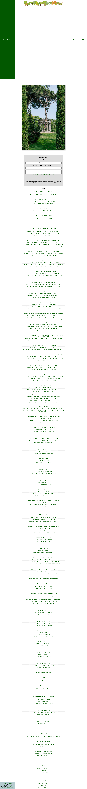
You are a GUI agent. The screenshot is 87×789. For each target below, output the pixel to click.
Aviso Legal (43, 785)
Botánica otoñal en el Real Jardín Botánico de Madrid (43, 324)
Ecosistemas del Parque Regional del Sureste (43, 493)
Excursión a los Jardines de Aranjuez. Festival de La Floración (43, 291)
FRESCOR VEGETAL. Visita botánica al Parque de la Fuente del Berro (43, 269)
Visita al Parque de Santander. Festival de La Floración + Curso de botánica (43, 354)
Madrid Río (43, 467)
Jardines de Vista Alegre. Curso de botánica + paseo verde (43, 260)
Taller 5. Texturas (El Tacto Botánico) (43, 203)
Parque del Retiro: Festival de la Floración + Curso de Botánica (43, 416)
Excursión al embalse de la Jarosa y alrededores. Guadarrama (43, 438)
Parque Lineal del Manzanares (43, 434)
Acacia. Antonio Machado (43, 608)
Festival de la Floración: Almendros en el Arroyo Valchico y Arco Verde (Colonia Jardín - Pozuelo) (43, 406)
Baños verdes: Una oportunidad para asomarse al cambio (43, 578)
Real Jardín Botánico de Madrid (43, 478)
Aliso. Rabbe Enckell (44, 632)
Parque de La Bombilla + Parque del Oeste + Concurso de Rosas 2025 (43, 367)
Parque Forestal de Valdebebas (43, 509)
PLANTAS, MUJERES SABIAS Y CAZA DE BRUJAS (43, 546)
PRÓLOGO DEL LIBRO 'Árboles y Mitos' (43, 744)
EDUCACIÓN (43, 770)
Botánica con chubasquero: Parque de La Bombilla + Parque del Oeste (43, 341)
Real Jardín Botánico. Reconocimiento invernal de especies (44, 400)
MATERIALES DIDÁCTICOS (43, 775)
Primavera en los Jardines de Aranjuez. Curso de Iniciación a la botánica (43, 352)
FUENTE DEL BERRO (43, 480)
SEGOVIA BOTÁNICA (43, 487)
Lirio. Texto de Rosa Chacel (43, 645)
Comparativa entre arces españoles (43, 703)
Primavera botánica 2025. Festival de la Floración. (43, 345)
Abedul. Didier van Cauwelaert (43, 639)
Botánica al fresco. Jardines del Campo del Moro (43, 302)
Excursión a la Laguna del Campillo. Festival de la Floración (43, 273)
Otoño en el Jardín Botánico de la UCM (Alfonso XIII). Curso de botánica (43, 315)
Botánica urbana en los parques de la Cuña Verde (43, 369)
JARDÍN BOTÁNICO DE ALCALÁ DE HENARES (43, 453)
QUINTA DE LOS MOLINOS (43, 489)
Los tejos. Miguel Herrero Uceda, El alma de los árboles (43, 601)
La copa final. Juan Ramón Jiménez (43, 625)
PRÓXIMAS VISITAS (43, 221)
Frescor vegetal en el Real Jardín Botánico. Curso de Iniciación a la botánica (43, 376)
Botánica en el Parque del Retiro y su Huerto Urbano (43, 255)
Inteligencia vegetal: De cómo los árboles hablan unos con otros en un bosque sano (43, 564)
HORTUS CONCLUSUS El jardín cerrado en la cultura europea (43, 559)
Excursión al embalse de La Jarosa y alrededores (43, 300)
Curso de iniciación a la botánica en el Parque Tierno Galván (43, 233)
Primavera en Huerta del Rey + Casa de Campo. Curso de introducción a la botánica (43, 358)
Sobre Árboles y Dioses (43, 550)
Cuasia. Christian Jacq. (43, 641)
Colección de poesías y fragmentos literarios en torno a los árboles (43, 599)
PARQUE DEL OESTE (43, 456)
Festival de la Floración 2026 (43, 418)
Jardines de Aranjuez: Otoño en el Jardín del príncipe (43, 504)
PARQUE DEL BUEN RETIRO (43, 482)
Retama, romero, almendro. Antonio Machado (43, 603)
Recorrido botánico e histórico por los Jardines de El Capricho (43, 333)
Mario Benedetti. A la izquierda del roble (43, 665)
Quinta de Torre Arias (43, 422)
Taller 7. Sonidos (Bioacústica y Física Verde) (43, 208)
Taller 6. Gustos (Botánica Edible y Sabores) (43, 206)
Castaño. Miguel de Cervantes (43, 630)
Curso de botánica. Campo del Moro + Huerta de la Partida (43, 387)
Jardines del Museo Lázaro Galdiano (43, 495)
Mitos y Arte (43, 530)
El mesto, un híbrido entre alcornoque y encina (43, 532)
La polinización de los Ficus (43, 721)
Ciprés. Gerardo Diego (43, 661)
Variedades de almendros (43, 714)
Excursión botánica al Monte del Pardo (43, 383)
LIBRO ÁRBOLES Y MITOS (43, 746)
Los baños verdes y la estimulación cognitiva (43, 557)
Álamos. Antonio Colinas (43, 605)
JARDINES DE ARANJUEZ (43, 476)
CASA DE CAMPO (43, 464)
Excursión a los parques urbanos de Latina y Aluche (43, 231)
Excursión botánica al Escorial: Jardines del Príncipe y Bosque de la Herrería (43, 238)
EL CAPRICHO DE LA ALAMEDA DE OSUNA (43, 471)
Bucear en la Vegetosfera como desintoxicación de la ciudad (43, 561)
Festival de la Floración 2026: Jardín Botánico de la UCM (43, 347)
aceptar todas (11, 786)
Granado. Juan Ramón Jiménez (43, 656)
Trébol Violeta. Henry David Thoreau (43, 670)
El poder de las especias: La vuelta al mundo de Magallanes (43, 573)
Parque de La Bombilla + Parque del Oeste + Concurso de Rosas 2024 (43, 293)
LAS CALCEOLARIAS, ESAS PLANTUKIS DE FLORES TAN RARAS (43, 524)
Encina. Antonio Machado (43, 634)
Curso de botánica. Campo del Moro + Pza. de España (43, 398)
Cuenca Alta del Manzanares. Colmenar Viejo (43, 431)
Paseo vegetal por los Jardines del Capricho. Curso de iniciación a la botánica (43, 378)
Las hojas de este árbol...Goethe (43, 621)
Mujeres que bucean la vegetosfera (43, 541)
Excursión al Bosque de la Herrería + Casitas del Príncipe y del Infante (43, 280)
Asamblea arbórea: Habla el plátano (44, 753)
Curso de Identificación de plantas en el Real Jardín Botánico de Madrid (43, 306)
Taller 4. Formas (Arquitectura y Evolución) (43, 201)
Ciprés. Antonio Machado (43, 614)
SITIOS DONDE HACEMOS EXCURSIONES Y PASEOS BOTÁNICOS (43, 425)
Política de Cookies (43, 783)
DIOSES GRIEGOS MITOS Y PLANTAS (43, 537)
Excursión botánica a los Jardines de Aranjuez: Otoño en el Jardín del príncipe (43, 244)
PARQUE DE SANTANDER (43, 460)
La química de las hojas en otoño (43, 772)
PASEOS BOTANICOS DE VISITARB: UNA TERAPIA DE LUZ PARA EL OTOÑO (43, 526)
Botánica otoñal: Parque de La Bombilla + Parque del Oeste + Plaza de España (43, 319)
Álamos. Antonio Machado (43, 610)
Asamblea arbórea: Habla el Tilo (43, 755)
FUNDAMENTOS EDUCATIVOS (43, 768)
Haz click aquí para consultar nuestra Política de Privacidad (43, 174)
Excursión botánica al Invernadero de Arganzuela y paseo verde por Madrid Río (43, 264)
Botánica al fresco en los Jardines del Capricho (44, 258)
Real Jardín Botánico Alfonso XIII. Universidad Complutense (43, 500)
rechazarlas (4, 787)
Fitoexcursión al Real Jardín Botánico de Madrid (43, 331)
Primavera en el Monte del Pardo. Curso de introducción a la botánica (43, 356)
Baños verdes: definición (43, 576)
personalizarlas (10, 787)
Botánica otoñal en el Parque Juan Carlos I (43, 391)
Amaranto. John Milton (43, 654)
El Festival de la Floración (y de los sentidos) (43, 567)
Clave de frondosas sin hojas (43, 728)
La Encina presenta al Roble (43, 623)
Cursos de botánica (43, 699)
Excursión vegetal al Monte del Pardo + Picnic (43, 235)
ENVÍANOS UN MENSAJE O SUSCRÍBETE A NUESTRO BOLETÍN (43, 736)
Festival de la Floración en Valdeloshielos (43, 445)
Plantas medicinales (43, 723)
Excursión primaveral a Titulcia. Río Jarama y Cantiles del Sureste (43, 277)
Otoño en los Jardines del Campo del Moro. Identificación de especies (43, 242)
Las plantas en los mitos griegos (43, 539)
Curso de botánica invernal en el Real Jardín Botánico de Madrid (43, 251)
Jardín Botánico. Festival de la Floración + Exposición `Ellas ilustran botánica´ (43, 275)
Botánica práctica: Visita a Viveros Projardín (43, 712)
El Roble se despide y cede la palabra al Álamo (43, 760)
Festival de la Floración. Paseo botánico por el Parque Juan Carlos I (43, 240)
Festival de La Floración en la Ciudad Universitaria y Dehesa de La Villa (43, 284)
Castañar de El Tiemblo (43, 449)
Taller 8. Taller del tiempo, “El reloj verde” (43, 210)
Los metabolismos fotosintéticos (43, 717)
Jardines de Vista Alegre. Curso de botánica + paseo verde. (43, 420)
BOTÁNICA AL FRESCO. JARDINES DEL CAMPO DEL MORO (43, 473)
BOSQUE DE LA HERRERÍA (43, 491)
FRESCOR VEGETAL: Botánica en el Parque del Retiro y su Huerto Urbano (43, 374)
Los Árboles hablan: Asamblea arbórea (43, 751)
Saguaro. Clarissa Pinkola (43, 663)
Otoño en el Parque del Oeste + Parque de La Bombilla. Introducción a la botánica (43, 247)
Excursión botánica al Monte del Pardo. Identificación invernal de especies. (43, 253)
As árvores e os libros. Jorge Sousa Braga (43, 612)
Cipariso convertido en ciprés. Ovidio (43, 636)
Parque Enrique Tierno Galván (43, 484)
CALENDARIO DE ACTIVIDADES (43, 218)
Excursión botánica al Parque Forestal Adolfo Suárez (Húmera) (43, 396)
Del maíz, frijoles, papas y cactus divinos (43, 552)
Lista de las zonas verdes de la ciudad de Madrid (43, 427)
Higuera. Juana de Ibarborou (43, 619)
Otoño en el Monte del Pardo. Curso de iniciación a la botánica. (43, 317)
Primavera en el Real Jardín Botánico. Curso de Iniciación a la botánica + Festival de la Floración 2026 (43, 411)
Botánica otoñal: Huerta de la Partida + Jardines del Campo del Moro (43, 322)
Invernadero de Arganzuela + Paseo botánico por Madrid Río (43, 328)
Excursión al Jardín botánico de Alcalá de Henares (43, 271)
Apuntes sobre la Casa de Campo (43, 706)
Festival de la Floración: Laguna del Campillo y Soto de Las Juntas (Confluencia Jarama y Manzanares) (43, 336)
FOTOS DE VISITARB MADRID (43, 691)
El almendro (43, 719)
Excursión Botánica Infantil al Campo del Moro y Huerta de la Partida (43, 414)
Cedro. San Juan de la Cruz (43, 628)
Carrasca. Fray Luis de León (43, 647)
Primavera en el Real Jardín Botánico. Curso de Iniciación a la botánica (43, 363)
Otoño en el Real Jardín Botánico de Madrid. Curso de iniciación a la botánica (43, 394)
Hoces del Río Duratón (43, 458)
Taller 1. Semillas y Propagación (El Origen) (43, 194)
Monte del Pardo (43, 451)
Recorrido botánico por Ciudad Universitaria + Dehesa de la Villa (43, 311)
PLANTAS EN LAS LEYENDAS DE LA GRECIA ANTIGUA (43, 519)
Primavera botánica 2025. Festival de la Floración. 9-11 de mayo (43, 365)
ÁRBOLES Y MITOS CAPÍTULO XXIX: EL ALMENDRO (43, 517)
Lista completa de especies (43, 586)
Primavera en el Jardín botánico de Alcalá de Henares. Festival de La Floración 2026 (43, 349)
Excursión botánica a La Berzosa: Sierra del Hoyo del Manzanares (43, 286)
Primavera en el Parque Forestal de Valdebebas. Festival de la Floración (43, 343)
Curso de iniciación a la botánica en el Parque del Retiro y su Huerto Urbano (43, 326)
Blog (43, 680)
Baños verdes (43, 555)
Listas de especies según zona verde (43, 588)
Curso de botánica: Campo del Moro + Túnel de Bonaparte (43, 402)
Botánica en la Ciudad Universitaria (43, 442)
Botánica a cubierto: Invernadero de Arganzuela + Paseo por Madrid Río (43, 338)
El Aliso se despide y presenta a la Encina (44, 757)
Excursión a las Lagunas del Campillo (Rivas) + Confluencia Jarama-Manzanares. (43, 313)
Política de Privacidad (43, 787)
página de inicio (56, 81)
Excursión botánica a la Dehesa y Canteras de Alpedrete (43, 440)
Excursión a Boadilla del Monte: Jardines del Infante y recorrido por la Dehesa (43, 289)
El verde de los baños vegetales (43, 548)
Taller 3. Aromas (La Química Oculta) (43, 199)
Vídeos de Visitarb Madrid (43, 688)
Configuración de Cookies (7, 783)
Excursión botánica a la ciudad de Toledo (43, 498)
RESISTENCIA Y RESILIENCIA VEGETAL (43, 571)
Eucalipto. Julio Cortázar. (43, 652)
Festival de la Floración (43, 710)
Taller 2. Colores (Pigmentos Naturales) (43, 197)
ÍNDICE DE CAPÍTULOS (43, 749)
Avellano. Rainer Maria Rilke (43, 672)
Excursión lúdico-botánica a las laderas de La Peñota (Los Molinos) (43, 295)
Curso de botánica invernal (43, 708)
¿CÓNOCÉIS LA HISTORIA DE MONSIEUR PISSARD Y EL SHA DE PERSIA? (43, 521)
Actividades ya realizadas (43, 223)
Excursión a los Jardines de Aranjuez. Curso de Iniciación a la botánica (43, 308)
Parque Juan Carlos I (43, 502)
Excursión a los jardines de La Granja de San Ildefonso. (43, 304)
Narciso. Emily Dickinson (43, 667)
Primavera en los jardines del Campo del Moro (43, 360)
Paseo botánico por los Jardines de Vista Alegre (43, 297)
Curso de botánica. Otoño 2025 (43, 385)
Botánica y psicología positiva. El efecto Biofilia (43, 569)
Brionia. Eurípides (43, 659)
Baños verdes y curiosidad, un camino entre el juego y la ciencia (43, 544)
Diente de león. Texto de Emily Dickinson (43, 650)
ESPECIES (43, 725)
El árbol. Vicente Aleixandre (43, 617)
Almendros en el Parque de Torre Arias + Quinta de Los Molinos (43, 266)
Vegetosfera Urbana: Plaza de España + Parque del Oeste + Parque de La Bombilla (43, 389)
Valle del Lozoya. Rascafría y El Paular (43, 436)
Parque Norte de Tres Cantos (43, 429)
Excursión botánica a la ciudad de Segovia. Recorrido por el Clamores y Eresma (44, 371)
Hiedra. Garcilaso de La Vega (43, 643)
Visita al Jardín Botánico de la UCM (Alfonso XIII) (43, 282)
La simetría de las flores (43, 528)
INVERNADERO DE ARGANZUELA (43, 462)
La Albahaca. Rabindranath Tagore (43, 597)
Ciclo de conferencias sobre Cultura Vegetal (43, 535)
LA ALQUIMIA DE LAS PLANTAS (43, 701)
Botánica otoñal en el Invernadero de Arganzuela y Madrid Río (43, 249)
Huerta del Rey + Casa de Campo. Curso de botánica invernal (44, 262)
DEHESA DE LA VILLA (43, 469)
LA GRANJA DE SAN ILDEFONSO (43, 447)
